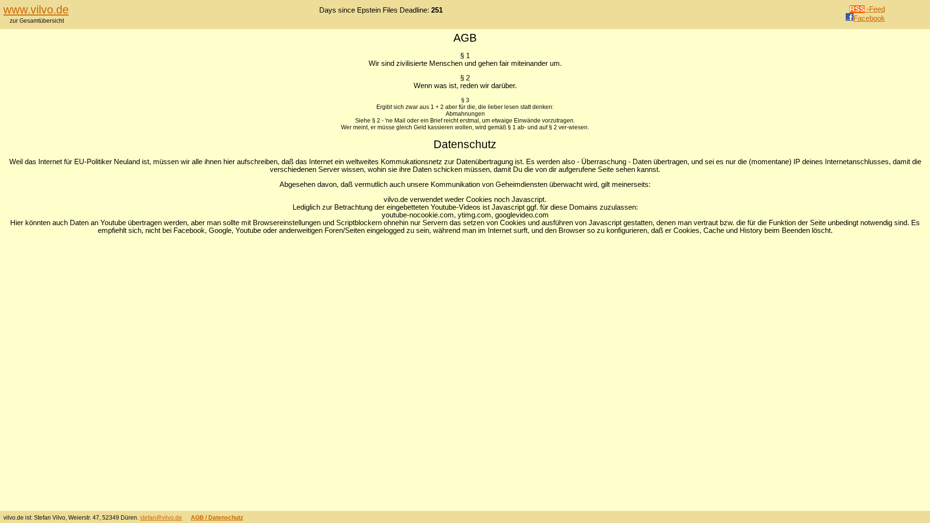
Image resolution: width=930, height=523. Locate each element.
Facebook (869, 18)
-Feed (867, 9)
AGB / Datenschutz (217, 517)
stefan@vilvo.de (161, 517)
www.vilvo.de (36, 9)
